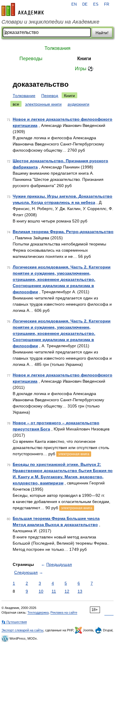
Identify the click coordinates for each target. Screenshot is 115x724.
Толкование (24, 95)
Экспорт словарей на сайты (22, 630)
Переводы (30, 58)
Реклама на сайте (63, 612)
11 (54, 591)
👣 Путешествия (14, 622)
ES (95, 4)
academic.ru (22, 9)
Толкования (57, 48)
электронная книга (73, 454)
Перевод (49, 95)
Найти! (102, 32)
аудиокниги (78, 104)
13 (80, 591)
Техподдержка (38, 612)
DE (85, 4)
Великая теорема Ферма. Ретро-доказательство (63, 231)
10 (41, 591)
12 (67, 591)
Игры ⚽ (84, 68)
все (16, 104)
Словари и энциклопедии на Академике (50, 22)
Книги (84, 58)
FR (106, 4)
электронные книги (43, 104)
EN (74, 4)
